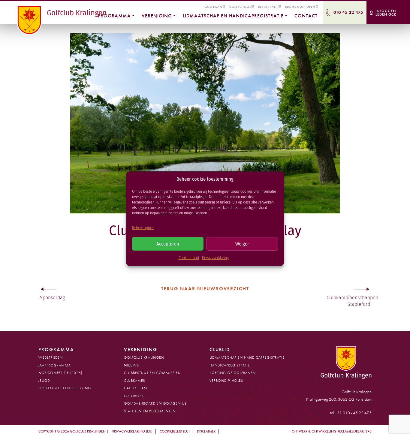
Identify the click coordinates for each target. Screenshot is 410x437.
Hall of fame (136, 388)
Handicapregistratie (230, 365)
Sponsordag (52, 297)
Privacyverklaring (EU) (132, 431)
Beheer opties (143, 227)
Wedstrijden (50, 357)
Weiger (242, 243)
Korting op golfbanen (233, 372)
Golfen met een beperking (64, 388)
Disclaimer (206, 431)
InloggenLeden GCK (385, 12)
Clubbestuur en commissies (152, 372)
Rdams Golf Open (300, 7)
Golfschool (240, 7)
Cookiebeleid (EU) (175, 431)
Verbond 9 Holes (226, 380)
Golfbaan (213, 7)
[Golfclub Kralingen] (30, 20)
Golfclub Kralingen (144, 357)
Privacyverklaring (215, 257)
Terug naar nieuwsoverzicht (205, 288)
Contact (306, 16)
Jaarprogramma (54, 365)
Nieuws (131, 365)
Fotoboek (134, 395)
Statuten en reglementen (150, 411)
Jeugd (44, 380)
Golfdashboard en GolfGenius (155, 403)
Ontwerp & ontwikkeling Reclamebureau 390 (332, 431)
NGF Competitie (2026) (60, 372)
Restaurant (268, 7)
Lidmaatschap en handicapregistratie (233, 16)
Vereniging (157, 16)
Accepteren (167, 243)
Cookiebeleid (189, 257)
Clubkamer (134, 380)
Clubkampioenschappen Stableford (349, 301)
